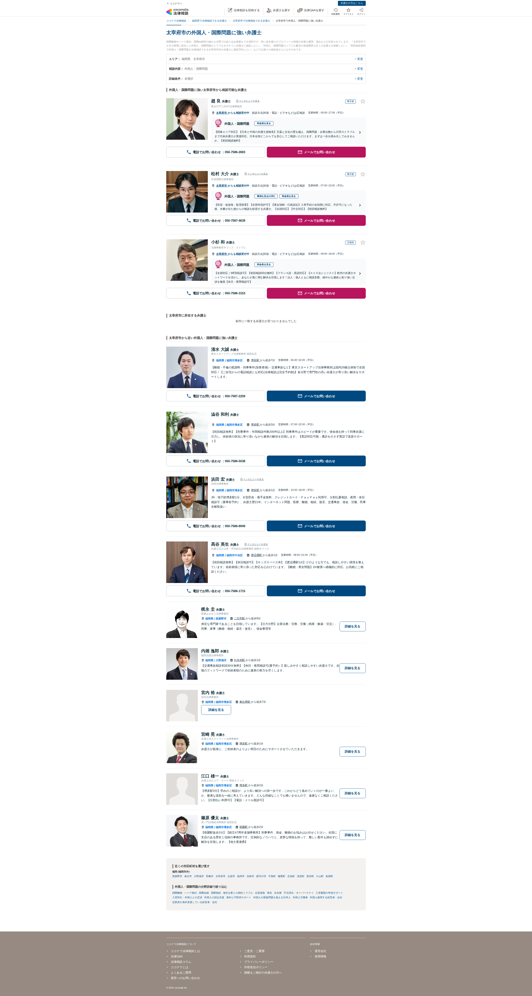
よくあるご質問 (181, 972)
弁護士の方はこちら (352, 3)
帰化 (269, 892)
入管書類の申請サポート (329, 892)
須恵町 (300, 876)
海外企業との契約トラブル (238, 892)
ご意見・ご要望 (254, 951)
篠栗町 (281, 876)
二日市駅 (240, 618)
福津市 (241, 876)
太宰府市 (222, 112)
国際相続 (216, 892)
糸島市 (250, 876)
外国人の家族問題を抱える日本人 (272, 897)
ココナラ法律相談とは (185, 951)
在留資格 (260, 892)
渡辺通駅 (257, 555)
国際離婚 (177, 892)
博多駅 (255, 360)
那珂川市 (261, 876)
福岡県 (220, 360)
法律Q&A (177, 956)
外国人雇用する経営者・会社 (326, 897)
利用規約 (250, 956)
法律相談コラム (181, 961)
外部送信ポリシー (255, 967)
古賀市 (231, 876)
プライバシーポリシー (258, 961)
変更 (360, 59)
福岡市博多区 (235, 360)
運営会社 (320, 951)
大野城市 (221, 660)
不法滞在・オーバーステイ (299, 892)
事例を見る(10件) (266, 196)
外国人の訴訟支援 (214, 897)
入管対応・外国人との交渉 (187, 897)
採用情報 (320, 956)
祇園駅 (243, 827)
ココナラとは (179, 967)
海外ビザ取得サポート (238, 897)
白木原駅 (240, 660)
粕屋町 (329, 876)
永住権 (278, 892)
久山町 (320, 876)
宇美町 (272, 876)
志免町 (291, 876)
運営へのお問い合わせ (185, 978)
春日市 (188, 876)
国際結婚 (204, 892)
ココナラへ (176, 3)
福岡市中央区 (235, 555)
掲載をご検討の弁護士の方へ (263, 972)
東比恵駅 (245, 701)
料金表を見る (264, 123)
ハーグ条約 (190, 892)
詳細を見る (352, 626)
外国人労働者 (300, 897)
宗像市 (209, 876)
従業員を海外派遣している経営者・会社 (194, 902)
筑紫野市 (221, 618)
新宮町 (310, 876)
